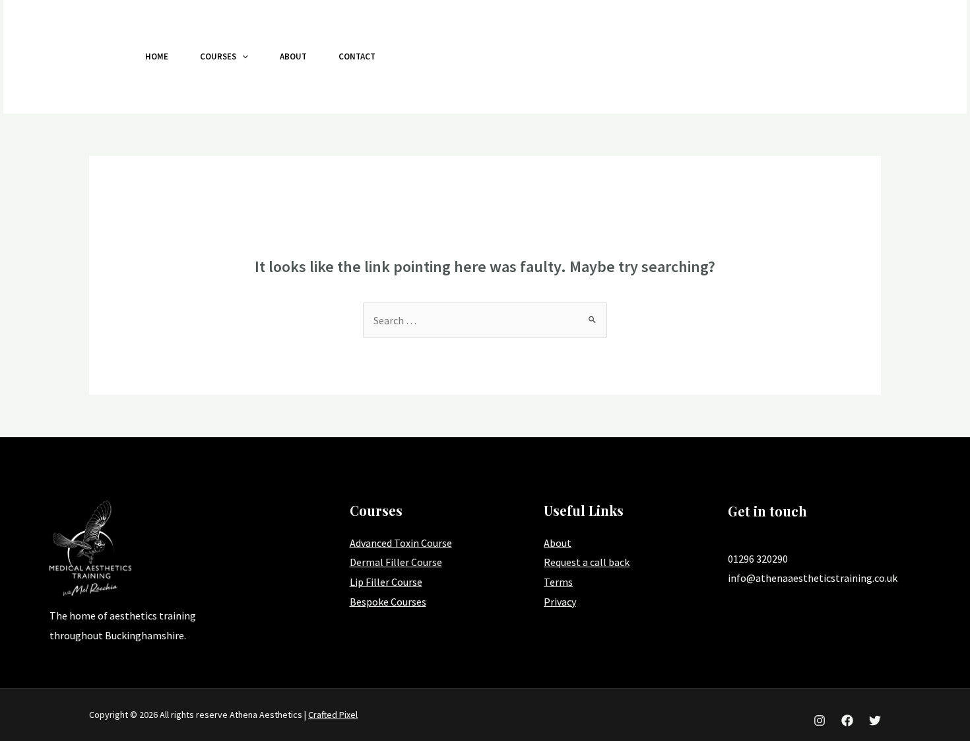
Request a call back (587, 562)
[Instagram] (764, 57)
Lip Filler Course (386, 581)
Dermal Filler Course (396, 562)
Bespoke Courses (388, 601)
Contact (357, 56)
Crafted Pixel (333, 715)
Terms (558, 581)
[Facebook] (793, 57)
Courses (218, 56)
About (293, 56)
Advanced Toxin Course (401, 542)
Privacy (560, 601)
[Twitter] (822, 57)
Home (156, 56)
